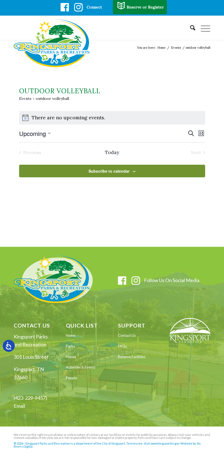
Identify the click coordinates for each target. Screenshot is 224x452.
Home (70, 335)
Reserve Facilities (131, 357)
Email (19, 406)
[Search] (190, 27)
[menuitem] (190, 27)
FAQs (122, 346)
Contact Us (127, 335)
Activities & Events (80, 367)
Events (25, 98)
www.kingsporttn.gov (165, 443)
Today (112, 152)
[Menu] (202, 27)
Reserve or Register (145, 7)
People (71, 378)
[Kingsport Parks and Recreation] (54, 43)
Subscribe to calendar (109, 171)
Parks (70, 346)
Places (71, 357)
